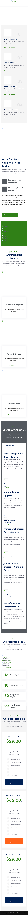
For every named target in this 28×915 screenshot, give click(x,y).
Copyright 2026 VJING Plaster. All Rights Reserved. (14, 913)
